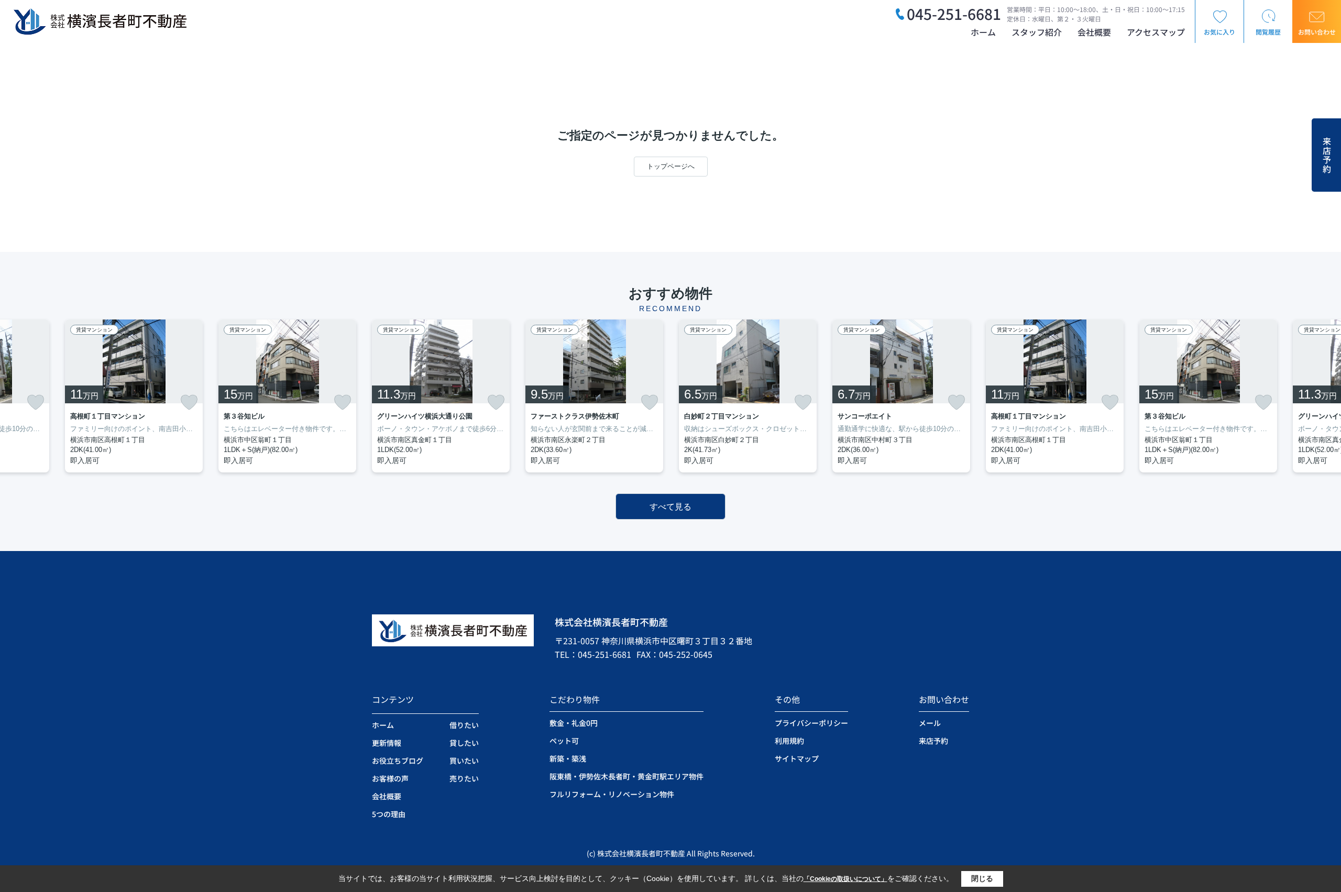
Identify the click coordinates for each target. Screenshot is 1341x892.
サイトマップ (797, 758)
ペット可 (564, 740)
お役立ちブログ (397, 760)
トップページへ (671, 166)
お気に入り (1219, 31)
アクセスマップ (1156, 32)
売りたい (464, 778)
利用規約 (789, 740)
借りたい (464, 725)
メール (930, 723)
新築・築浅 (567, 758)
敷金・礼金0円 (573, 723)
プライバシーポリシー (811, 723)
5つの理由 (388, 814)
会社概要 (1094, 32)
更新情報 (386, 742)
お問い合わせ (1317, 31)
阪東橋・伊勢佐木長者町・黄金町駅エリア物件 (626, 776)
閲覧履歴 (1268, 31)
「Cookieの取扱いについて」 (845, 879)
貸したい (464, 742)
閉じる (982, 878)
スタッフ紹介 (1037, 32)
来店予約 (1327, 155)
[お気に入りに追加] (35, 402)
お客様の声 (390, 778)
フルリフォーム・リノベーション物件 (611, 794)
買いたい (464, 760)
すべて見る (670, 506)
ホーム (983, 32)
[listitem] (441, 396)
